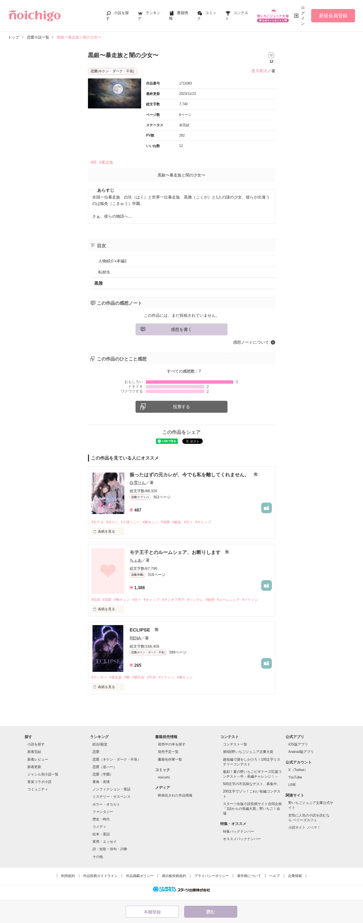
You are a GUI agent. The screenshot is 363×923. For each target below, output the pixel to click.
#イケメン (250, 600)
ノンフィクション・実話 (111, 789)
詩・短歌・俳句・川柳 (109, 849)
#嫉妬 (176, 522)
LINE (292, 785)
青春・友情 (101, 782)
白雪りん (138, 482)
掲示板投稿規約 (174, 876)
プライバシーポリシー (211, 876)
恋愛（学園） (102, 774)
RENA (135, 638)
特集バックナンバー (238, 831)
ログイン (303, 16)
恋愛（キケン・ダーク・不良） (116, 759)
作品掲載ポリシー (140, 876)
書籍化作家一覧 (170, 759)
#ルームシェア (228, 600)
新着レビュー (37, 759)
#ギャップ (203, 522)
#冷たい (112, 522)
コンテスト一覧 (235, 744)
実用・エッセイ (104, 842)
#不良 (151, 677)
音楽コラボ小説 (39, 782)
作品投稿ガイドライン (100, 876)
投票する (181, 406)
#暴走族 (106, 162)
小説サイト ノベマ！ (304, 827)
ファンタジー (102, 812)
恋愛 (95, 752)
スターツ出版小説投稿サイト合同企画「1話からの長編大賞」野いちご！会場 (252, 808)
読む (210, 911)
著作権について (249, 876)
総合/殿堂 (99, 744)
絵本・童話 (101, 834)
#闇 (93, 162)
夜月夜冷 (259, 71)
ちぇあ (136, 560)
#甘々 (188, 522)
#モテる (97, 522)
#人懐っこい (130, 522)
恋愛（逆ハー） (104, 767)
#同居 (95, 600)
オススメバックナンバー (242, 839)
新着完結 (34, 752)
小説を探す (36, 744)
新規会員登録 (333, 15)
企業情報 (295, 876)
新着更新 (34, 767)
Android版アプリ (301, 752)
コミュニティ (37, 789)
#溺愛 (165, 522)
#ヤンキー (99, 677)
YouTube (295, 777)
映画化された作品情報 (175, 795)
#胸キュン (150, 522)
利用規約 (68, 876)
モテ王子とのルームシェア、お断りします (176, 552)
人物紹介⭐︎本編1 (112, 261)
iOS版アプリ (298, 744)
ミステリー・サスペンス (111, 797)
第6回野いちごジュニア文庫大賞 (248, 752)
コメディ (99, 827)
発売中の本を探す (171, 744)
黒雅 (98, 283)
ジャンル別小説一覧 (42, 774)
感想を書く (181, 329)
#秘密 (210, 600)
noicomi (164, 777)
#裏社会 (138, 677)
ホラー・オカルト (106, 804)
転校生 (104, 272)
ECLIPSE (140, 630)
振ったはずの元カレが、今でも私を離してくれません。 (190, 474)
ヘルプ (274, 876)
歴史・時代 (101, 819)
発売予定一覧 (168, 752)
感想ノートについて (251, 342)
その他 (97, 857)
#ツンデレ (195, 600)
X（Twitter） (298, 770)
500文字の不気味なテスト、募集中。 (251, 784)
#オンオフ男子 (173, 600)
